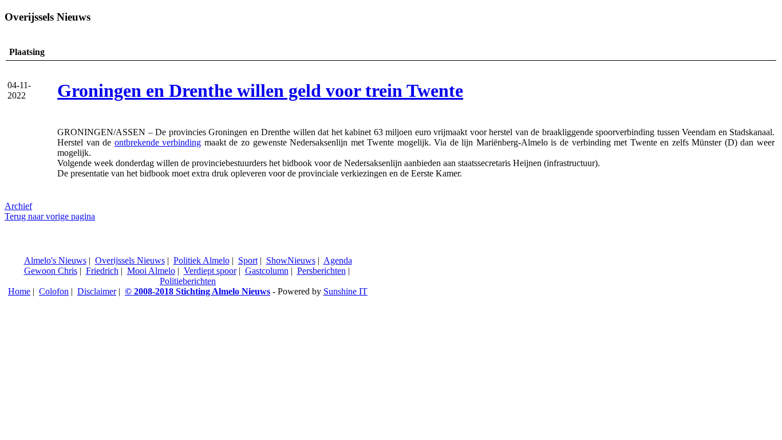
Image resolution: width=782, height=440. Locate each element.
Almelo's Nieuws (55, 260)
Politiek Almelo (201, 260)
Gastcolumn (267, 271)
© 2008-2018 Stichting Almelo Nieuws (197, 291)
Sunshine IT (345, 291)
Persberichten (321, 271)
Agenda (337, 260)
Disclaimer (96, 291)
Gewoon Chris (50, 271)
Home (19, 291)
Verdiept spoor (210, 271)
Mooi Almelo (151, 271)
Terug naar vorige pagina (50, 216)
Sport (248, 260)
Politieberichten (188, 281)
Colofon (54, 291)
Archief (18, 206)
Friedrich (102, 271)
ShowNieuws (290, 260)
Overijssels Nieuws (130, 260)
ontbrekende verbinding (158, 142)
